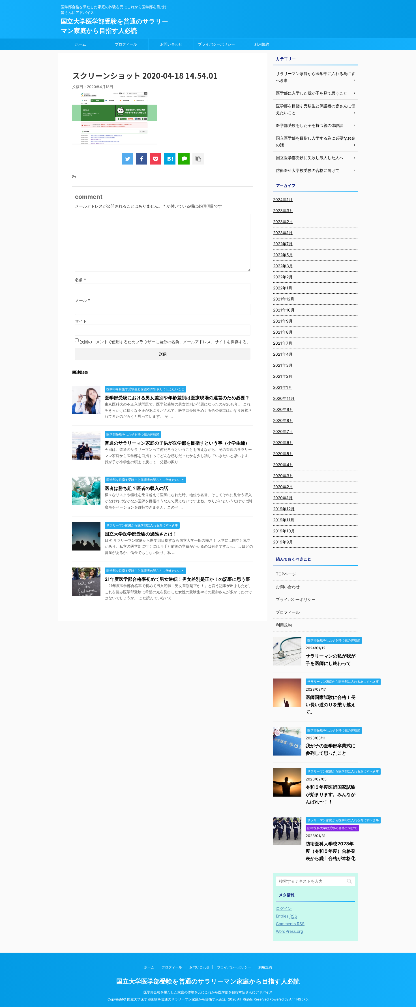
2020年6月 (283, 442)
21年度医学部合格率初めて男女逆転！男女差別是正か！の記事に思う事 (177, 579)
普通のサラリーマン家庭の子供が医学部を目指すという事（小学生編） (177, 443)
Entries (286, 916)
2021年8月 (283, 332)
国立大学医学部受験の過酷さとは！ (141, 534)
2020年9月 (283, 409)
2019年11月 (283, 519)
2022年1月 (282, 287)
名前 (80, 279)
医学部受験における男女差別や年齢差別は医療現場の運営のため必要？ (177, 397)
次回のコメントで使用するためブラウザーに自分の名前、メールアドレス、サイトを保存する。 (165, 341)
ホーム (80, 44)
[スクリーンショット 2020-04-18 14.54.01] (169, 159)
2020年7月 (283, 431)
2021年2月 (282, 376)
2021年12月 (283, 298)
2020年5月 (283, 453)
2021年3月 (283, 365)
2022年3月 (283, 265)
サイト (81, 321)
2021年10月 (284, 310)
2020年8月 (283, 420)
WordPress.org (289, 931)
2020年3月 (283, 475)
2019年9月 (283, 541)
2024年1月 (283, 199)
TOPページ (286, 573)
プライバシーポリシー (216, 44)
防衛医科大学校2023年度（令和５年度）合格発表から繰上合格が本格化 (330, 851)
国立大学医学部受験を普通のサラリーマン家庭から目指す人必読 (208, 981)
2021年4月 (283, 354)
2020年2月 (283, 486)
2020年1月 (283, 497)
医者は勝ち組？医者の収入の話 (136, 488)
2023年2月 (283, 221)
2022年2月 (283, 276)
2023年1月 (283, 232)
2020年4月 (283, 464)
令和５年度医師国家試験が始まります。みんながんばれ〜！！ (330, 794)
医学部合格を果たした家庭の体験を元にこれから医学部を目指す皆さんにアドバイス (208, 992)
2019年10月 (284, 530)
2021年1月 (282, 387)
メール (82, 300)
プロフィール (126, 44)
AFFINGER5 (298, 999)
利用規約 (261, 44)
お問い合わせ (171, 44)
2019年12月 (284, 508)
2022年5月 (283, 254)
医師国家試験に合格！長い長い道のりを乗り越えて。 (330, 704)
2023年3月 (283, 210)
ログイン (284, 908)
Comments (290, 923)
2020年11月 (284, 398)
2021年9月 (283, 321)
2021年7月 (282, 343)
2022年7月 (283, 243)
